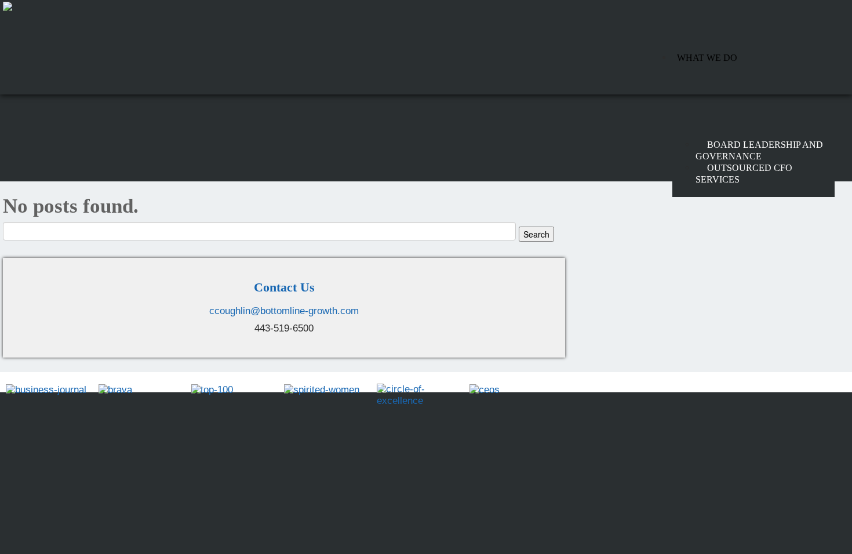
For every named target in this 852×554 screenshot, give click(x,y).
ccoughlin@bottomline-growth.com (284, 310)
